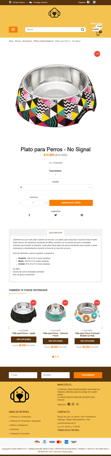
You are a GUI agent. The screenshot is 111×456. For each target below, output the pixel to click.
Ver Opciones (24, 339)
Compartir (55, 211)
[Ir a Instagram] (94, 2)
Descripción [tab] (55, 233)
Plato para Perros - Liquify (23, 333)
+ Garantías (14, 429)
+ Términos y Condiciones (20, 417)
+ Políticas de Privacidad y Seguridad (25, 421)
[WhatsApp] (99, 2)
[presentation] (9, 328)
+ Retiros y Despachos (18, 425)
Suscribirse (88, 375)
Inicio (11, 41)
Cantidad (34, 197)
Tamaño (55, 182)
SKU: (51, 163)
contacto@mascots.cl (67, 423)
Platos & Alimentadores (44, 41)
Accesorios (27, 41)
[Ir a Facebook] (88, 2)
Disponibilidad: (55, 171)
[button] (53, 357)
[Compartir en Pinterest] (82, 215)
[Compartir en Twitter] (55, 215)
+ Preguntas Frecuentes (19, 434)
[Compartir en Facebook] (29, 215)
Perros (18, 41)
